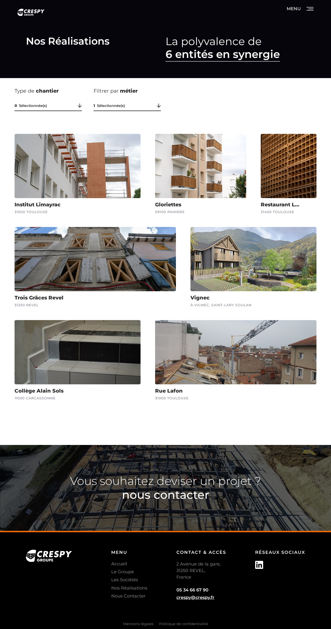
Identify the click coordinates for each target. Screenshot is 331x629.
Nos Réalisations (129, 588)
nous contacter (165, 495)
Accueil (119, 563)
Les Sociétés (124, 579)
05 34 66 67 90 (192, 590)
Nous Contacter (128, 596)
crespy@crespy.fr (195, 597)
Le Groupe (122, 571)
